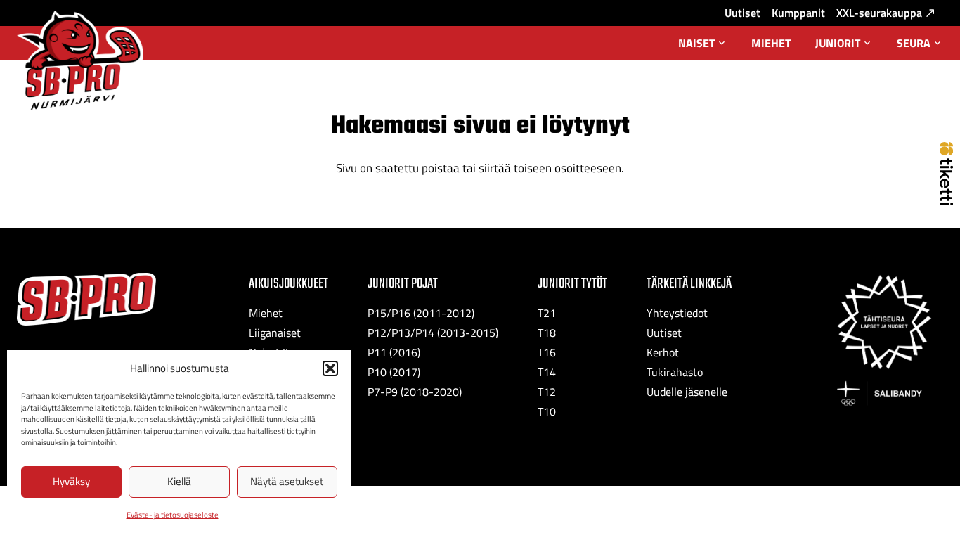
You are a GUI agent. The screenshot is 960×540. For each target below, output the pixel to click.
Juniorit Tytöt (572, 284)
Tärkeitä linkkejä (689, 284)
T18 (547, 332)
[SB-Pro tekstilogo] (86, 299)
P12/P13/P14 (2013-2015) (433, 332)
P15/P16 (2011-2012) (421, 313)
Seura (920, 47)
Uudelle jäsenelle (687, 391)
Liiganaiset (275, 332)
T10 (547, 411)
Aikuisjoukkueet (288, 284)
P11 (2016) (394, 352)
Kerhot (663, 352)
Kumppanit (798, 12)
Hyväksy (71, 481)
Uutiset (742, 12)
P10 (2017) (394, 372)
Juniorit (844, 47)
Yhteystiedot (677, 313)
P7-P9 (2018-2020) (415, 391)
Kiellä (179, 481)
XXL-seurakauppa (879, 12)
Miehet (771, 42)
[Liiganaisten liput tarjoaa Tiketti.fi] (946, 201)
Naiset (702, 47)
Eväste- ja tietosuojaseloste (173, 514)
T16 (547, 352)
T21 (547, 313)
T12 (547, 391)
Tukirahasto (675, 372)
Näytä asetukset (286, 481)
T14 (547, 372)
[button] (330, 368)
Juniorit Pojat (403, 284)
